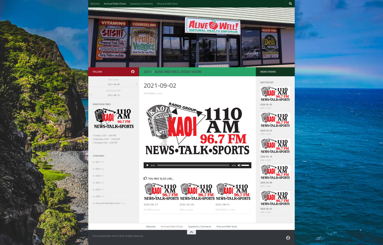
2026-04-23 (266, 130)
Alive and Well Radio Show (178, 72)
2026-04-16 (266, 156)
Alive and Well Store (167, 3)
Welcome (95, 3)
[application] (197, 165)
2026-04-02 (266, 208)
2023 (97, 175)
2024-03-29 (187, 204)
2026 (97, 196)
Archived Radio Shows (115, 3)
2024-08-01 (222, 204)
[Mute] (239, 165)
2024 (97, 182)
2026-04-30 (266, 104)
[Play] (147, 165)
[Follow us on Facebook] (133, 71)
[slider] (245, 165)
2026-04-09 (266, 182)
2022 (97, 169)
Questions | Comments (141, 3)
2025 (97, 189)
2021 (147, 72)
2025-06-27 (151, 204)
